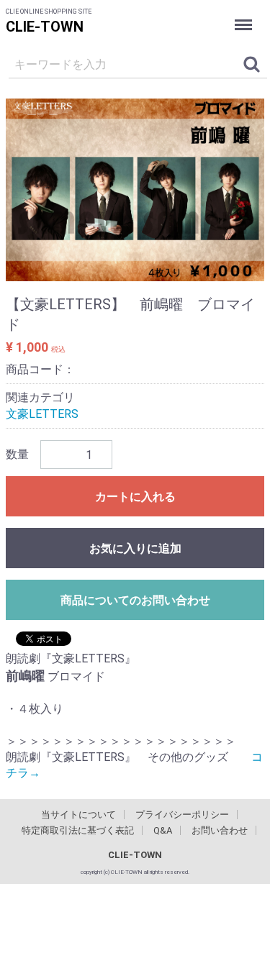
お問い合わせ (220, 830)
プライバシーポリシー (182, 814)
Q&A (162, 830)
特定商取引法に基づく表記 (78, 830)
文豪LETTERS (42, 414)
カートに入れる (135, 496)
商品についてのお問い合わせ (135, 600)
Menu (245, 15)
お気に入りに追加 (135, 548)
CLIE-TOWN (45, 26)
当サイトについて (78, 814)
